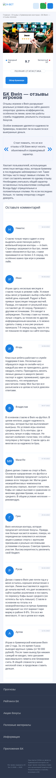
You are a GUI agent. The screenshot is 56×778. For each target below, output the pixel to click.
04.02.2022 (46, 568)
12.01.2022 (46, 631)
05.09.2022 (46, 277)
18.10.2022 (46, 227)
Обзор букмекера (16, 80)
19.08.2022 (46, 346)
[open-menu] (50, 6)
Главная (6, 15)
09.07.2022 (46, 405)
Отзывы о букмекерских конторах (25, 15)
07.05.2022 (46, 459)
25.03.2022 (46, 515)
